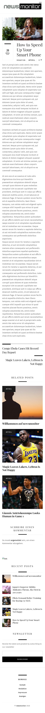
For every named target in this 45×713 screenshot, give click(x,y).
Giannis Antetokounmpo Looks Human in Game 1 (21, 514)
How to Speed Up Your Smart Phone (29, 49)
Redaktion (23, 689)
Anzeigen (22, 696)
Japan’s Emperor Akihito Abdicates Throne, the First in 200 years (26, 590)
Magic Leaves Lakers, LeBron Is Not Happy (24, 362)
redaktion (21, 60)
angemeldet (16, 540)
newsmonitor (21, 706)
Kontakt (22, 685)
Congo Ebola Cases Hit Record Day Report (20, 350)
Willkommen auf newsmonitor (20, 423)
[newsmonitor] (22, 6)
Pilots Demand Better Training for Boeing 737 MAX (26, 599)
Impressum (22, 693)
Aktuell (31, 60)
